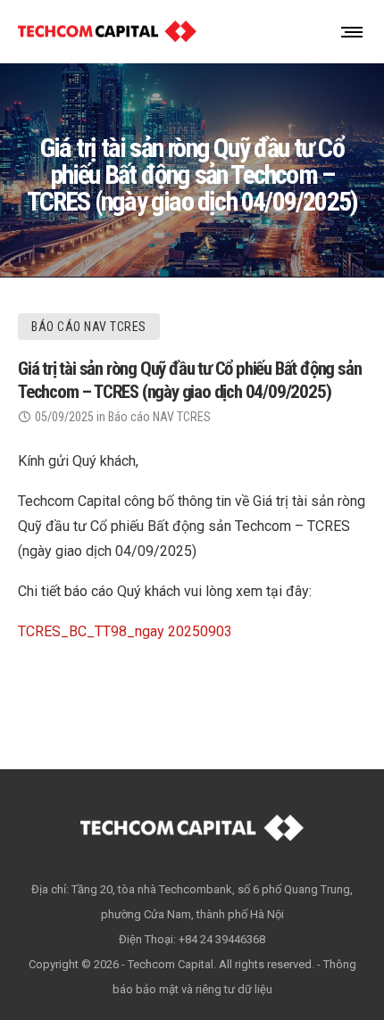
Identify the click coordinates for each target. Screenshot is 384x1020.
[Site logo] (107, 31)
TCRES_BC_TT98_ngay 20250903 (125, 631)
